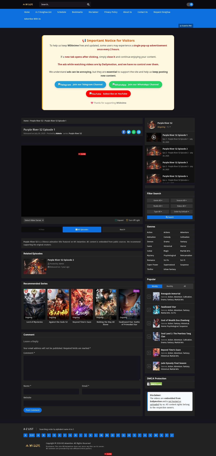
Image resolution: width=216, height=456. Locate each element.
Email (85, 386)
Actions (167, 232)
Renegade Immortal (170, 293)
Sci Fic (166, 260)
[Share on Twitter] (129, 132)
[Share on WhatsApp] (134, 132)
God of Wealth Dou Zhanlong (175, 320)
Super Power (152, 265)
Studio (157, 206)
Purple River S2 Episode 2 (61, 260)
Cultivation (184, 237)
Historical (168, 246)
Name (27, 386)
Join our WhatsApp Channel (143, 84)
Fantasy (183, 242)
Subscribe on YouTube (114, 93)
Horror (183, 246)
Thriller (150, 269)
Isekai (149, 251)
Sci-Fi (182, 260)
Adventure (184, 232)
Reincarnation (186, 255)
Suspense (184, 265)
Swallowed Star (168, 307)
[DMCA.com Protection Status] (154, 385)
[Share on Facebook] (124, 132)
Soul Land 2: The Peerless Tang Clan (176, 335)
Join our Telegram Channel (87, 84)
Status (181, 206)
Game (149, 246)
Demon (150, 242)
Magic (166, 251)
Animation (151, 237)
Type (157, 212)
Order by (180, 212)
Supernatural (169, 265)
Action (149, 232)
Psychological (170, 255)
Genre (157, 200)
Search (171, 217)
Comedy (167, 237)
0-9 (32, 435)
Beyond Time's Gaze (171, 350)
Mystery (150, 255)
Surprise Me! (186, 26)
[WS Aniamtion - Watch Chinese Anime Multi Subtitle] (28, 6)
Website (27, 397)
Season (181, 200)
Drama (166, 242)
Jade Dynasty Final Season (173, 363)
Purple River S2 (75, 133)
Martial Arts (185, 251)
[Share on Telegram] (139, 132)
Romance (151, 260)
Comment (29, 353)
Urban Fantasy (170, 269)
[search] (88, 4)
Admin (59, 133)
